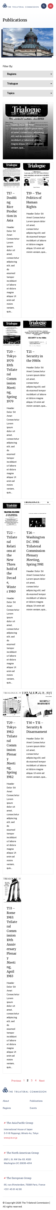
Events (33, 1108)
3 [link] (31, 1080)
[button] (28, 74)
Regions (7, 1108)
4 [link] (36, 1080)
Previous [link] (16, 1080)
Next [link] (42, 1080)
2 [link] (27, 1080)
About (6, 1101)
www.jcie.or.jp (10, 1137)
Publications (36, 1101)
